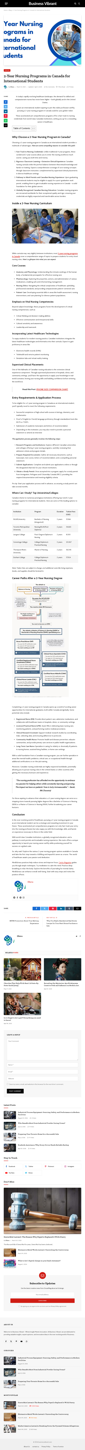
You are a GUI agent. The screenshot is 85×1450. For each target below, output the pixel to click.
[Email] (6, 125)
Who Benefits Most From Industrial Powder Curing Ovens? (41, 1123)
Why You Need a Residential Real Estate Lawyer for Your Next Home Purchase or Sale (62, 923)
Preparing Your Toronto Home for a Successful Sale (38, 1134)
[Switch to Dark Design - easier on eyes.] (79, 4)
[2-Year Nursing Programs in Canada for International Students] (42, 40)
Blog (10, 10)
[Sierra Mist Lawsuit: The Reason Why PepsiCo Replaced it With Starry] (42, 1211)
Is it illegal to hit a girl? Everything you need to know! (22, 1019)
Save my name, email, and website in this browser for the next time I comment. (36, 1084)
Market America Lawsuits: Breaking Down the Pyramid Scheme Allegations (48, 1426)
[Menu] (6, 3)
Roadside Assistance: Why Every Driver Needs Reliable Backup (43, 1145)
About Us (27, 1446)
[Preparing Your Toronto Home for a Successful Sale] (10, 1137)
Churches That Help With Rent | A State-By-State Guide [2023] (21, 984)
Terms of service (58, 1446)
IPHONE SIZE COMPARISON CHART (52, 389)
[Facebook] (6, 102)
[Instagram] (24, 898)
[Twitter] (6, 107)
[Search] (75, 3)
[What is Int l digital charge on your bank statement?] (10, 1263)
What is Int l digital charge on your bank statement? (39, 1261)
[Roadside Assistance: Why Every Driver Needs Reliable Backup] (10, 1148)
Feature (7, 70)
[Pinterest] (6, 116)
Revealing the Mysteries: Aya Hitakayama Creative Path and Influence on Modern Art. (61, 984)
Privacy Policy (55, 1306)
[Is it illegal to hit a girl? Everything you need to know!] (22, 1004)
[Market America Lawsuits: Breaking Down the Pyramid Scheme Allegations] (10, 1429)
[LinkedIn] (6, 111)
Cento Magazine (65, 862)
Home (5, 10)
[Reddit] (14, 898)
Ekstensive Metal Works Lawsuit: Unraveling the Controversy (43, 1250)
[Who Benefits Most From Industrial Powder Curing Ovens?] (10, 1126)
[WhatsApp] (6, 121)
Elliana (12, 87)
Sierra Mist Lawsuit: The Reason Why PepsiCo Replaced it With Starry (35, 1237)
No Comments (50, 87)
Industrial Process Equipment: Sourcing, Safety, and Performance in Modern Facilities (49, 1113)
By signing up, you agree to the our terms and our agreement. (43, 1306)
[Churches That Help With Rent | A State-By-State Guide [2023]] (22, 969)
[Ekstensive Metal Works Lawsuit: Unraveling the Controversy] (10, 1253)
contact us (35, 1446)
